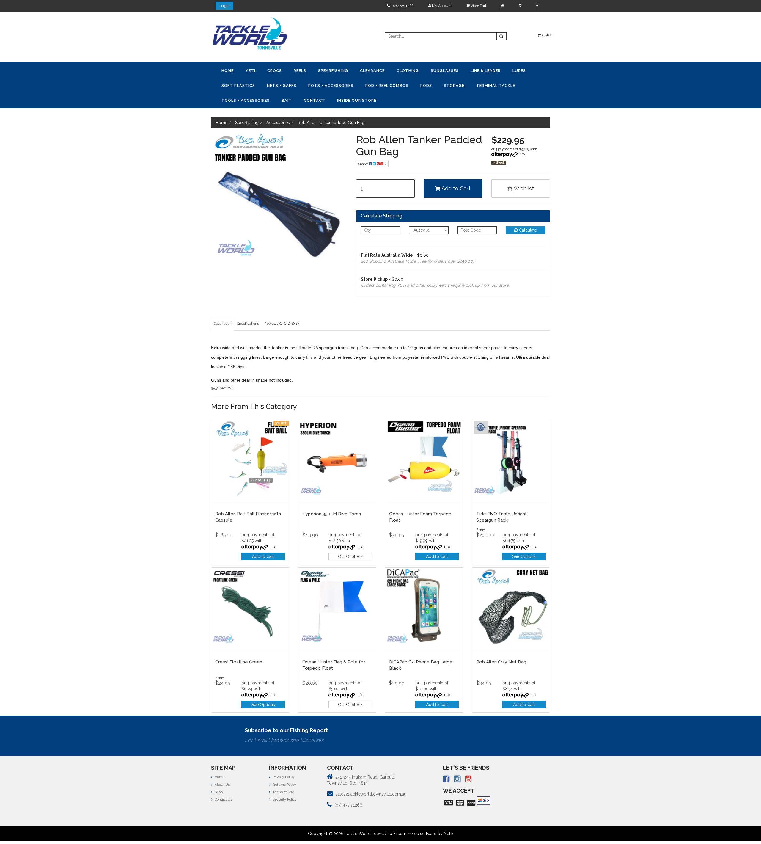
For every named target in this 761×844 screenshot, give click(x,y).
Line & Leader (420, 70)
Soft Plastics (473, 70)
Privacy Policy (283, 761)
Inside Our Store (509, 84)
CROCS (255, 70)
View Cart (478, 6)
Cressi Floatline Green (238, 646)
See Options (524, 540)
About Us (222, 768)
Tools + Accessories (422, 84)
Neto (448, 817)
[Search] (501, 36)
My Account (441, 6)
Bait (455, 84)
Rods (320, 84)
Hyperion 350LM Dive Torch (331, 498)
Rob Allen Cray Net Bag (501, 646)
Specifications (248, 307)
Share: (363, 148)
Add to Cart (455, 172)
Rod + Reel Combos (288, 84)
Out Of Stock (350, 540)
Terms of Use (283, 776)
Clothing (357, 70)
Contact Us (223, 783)
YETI (239, 70)
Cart (546, 35)
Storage (340, 84)
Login (224, 5)
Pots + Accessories (240, 84)
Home (224, 70)
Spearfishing (298, 70)
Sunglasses (387, 70)
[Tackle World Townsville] (250, 33)
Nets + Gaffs (509, 70)
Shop (218, 776)
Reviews (271, 307)
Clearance (329, 70)
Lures (445, 70)
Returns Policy (284, 768)
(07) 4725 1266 (401, 6)
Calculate (527, 214)
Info (522, 138)
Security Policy (284, 783)
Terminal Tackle (374, 84)
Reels (273, 70)
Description (222, 307)
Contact (475, 84)
